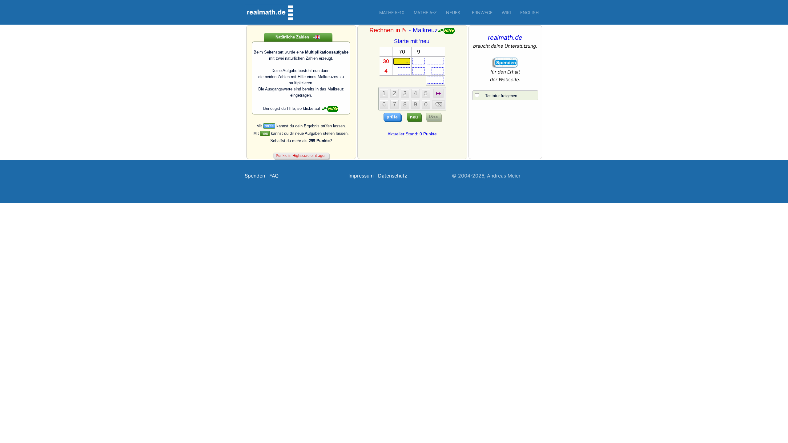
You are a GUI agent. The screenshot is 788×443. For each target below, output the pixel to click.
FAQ (274, 176)
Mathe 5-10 (391, 12)
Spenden (255, 176)
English (529, 12)
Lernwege (480, 12)
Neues (453, 12)
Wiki (506, 12)
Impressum (361, 176)
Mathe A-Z (425, 12)
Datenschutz (392, 176)
